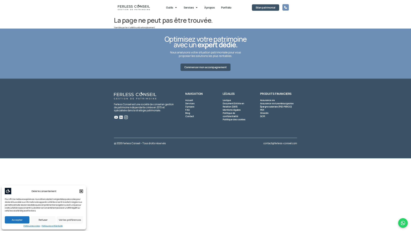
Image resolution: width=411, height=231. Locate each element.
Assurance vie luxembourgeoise (277, 103)
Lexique (227, 100)
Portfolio (226, 7)
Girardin (264, 113)
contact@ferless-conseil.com (280, 143)
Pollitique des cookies (31, 226)
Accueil (189, 100)
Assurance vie (267, 100)
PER (262, 109)
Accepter (17, 220)
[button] (81, 191)
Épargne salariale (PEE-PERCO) (276, 106)
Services (189, 7)
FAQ (187, 109)
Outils (169, 7)
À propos (209, 7)
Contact (189, 116)
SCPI (262, 116)
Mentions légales (232, 109)
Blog (187, 113)
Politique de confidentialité (52, 226)
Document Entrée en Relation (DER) (233, 105)
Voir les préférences (70, 220)
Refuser (43, 220)
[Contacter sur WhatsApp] (403, 223)
